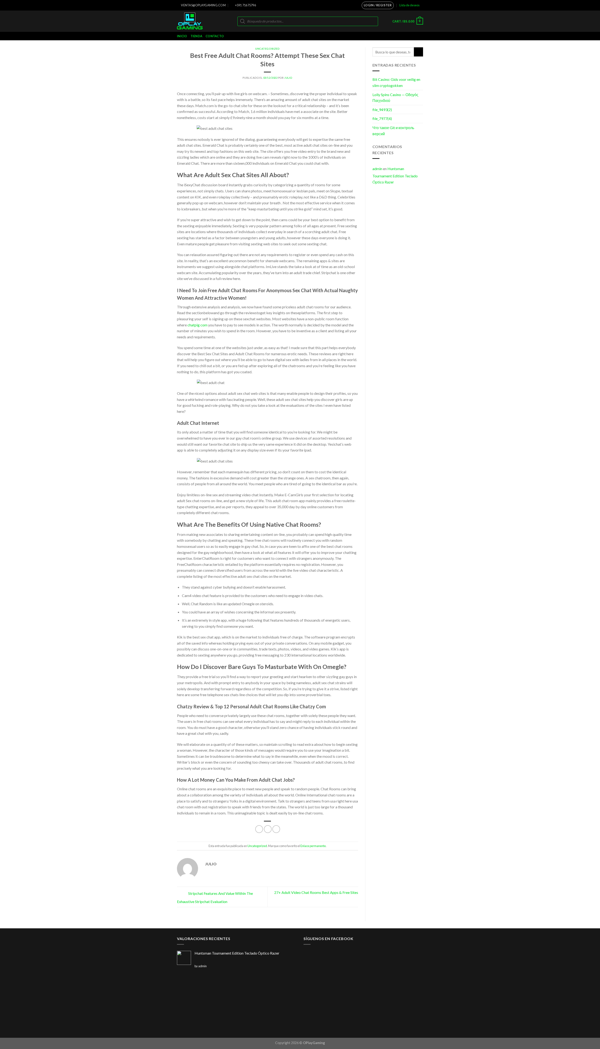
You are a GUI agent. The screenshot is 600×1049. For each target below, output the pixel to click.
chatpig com (197, 325)
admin (377, 168)
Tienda (196, 36)
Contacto (215, 36)
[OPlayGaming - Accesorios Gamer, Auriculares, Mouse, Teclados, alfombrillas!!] (196, 21)
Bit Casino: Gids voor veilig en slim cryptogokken (396, 82)
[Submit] (418, 51)
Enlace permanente (313, 846)
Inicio (182, 36)
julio (288, 77)
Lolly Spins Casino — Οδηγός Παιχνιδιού (395, 97)
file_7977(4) (382, 118)
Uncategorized (267, 48)
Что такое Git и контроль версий (393, 130)
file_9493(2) (382, 109)
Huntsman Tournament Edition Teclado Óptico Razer (395, 175)
